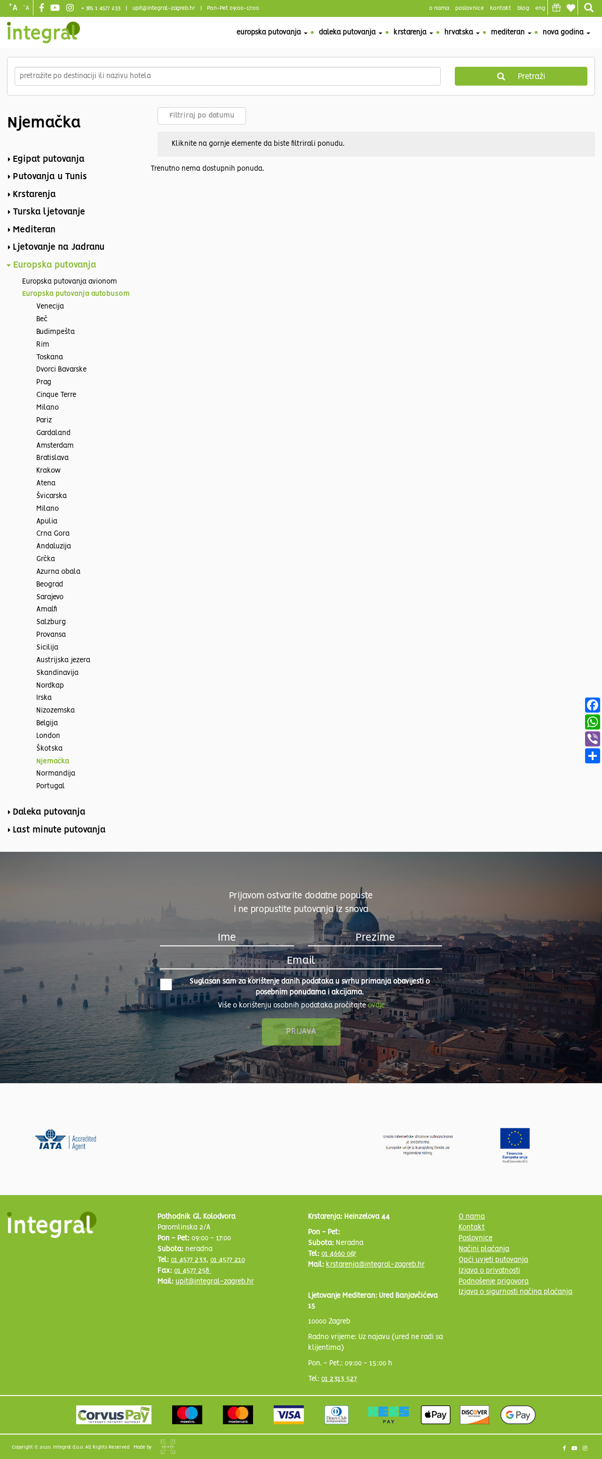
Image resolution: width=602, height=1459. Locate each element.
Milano (47, 407)
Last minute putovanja (59, 830)
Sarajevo (49, 597)
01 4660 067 (338, 1254)
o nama (439, 8)
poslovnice (469, 8)
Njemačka (52, 761)
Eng (540, 8)
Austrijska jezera (63, 660)
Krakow (48, 471)
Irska (44, 698)
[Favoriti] (570, 8)
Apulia (46, 521)
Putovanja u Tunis (50, 177)
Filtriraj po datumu (201, 115)
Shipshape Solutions (168, 1447)
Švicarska (51, 496)
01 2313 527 (339, 1379)
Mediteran (509, 32)
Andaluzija (53, 546)
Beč (42, 319)
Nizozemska (55, 710)
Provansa (51, 635)
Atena (45, 483)
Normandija (55, 773)
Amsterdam (55, 446)
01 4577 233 (188, 1260)
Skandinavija (57, 673)
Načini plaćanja (484, 1249)
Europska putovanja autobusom (76, 294)
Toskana (49, 357)
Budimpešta (55, 332)
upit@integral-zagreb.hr (163, 8)
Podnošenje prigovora (494, 1281)
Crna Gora (53, 534)
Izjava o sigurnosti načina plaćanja (515, 1292)
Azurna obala (58, 572)
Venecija (50, 306)
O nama (472, 1216)
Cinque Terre (56, 395)
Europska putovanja (270, 32)
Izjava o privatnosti (489, 1271)
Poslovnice (475, 1238)
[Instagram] (71, 8)
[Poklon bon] (556, 7)
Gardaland (53, 433)
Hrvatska (459, 32)
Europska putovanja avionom (69, 281)
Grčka (45, 559)
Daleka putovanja (348, 32)
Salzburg (51, 622)
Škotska (49, 748)
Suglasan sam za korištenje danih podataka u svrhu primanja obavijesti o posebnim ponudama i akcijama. (310, 987)
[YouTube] (56, 8)
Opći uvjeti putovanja (493, 1260)
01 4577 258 (192, 1271)
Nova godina (564, 32)
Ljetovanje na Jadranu (58, 247)
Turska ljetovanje (49, 212)
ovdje (376, 1005)
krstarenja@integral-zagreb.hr (375, 1264)
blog (523, 8)
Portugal (50, 786)
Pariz (44, 420)
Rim (42, 344)
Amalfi (46, 609)
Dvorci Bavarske (61, 369)
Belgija (47, 723)
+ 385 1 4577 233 (100, 8)
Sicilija (47, 647)
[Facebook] (43, 8)
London (48, 736)
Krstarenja (411, 32)
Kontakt (500, 8)
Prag (43, 382)
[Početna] (43, 32)
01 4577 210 (227, 1260)
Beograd (49, 584)
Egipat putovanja (49, 159)
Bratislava (52, 458)
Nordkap (50, 685)
